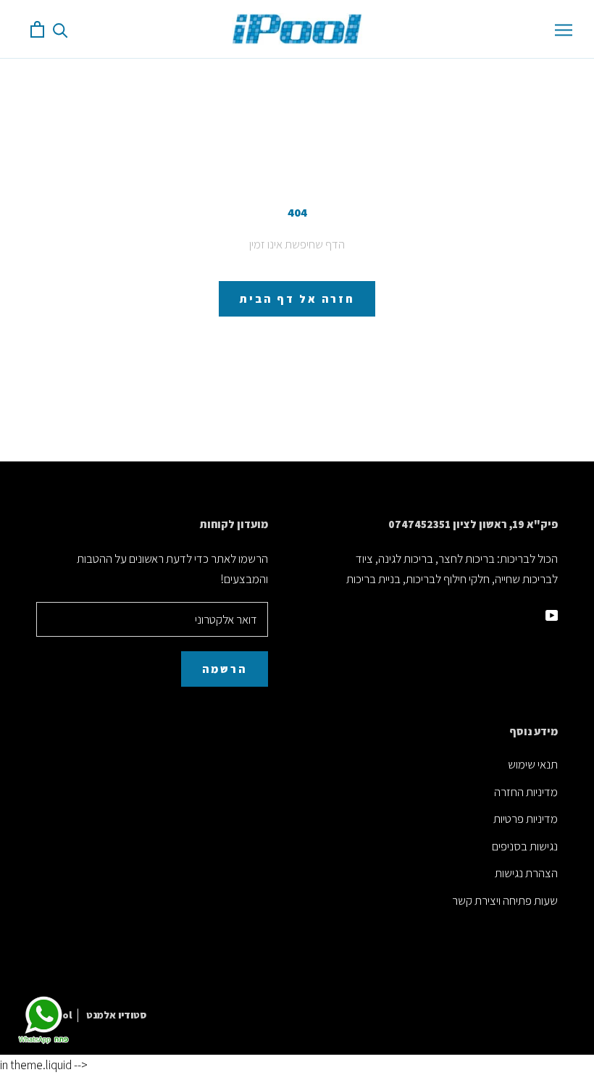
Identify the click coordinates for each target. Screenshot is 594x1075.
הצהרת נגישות (526, 873)
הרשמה (224, 669)
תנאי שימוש (533, 764)
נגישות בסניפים (525, 846)
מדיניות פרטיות (525, 819)
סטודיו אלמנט (116, 1014)
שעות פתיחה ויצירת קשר (505, 900)
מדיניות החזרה (526, 792)
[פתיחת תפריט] (563, 28)
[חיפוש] (60, 29)
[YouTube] (551, 613)
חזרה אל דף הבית (297, 299)
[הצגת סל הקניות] (37, 29)
